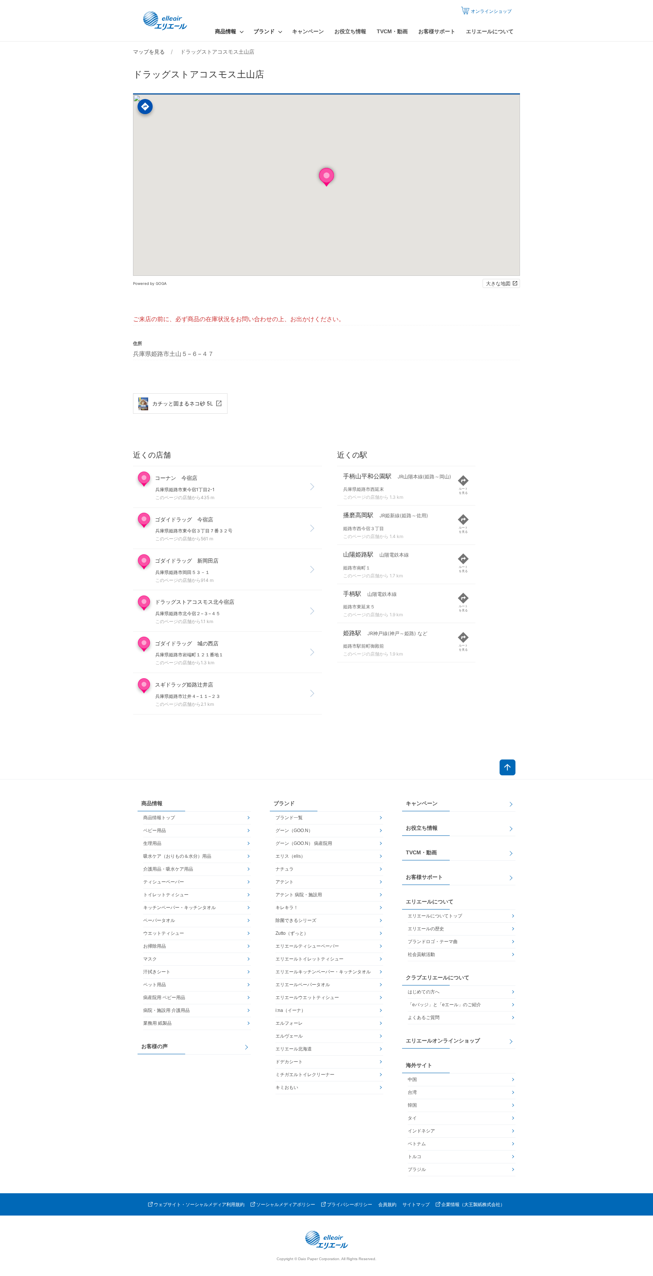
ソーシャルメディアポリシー (285, 1204)
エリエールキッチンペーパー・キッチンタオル (323, 971)
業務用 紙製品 (157, 1023)
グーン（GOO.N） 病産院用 (303, 843)
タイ (412, 1118)
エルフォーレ (289, 1023)
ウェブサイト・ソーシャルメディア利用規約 (199, 1204)
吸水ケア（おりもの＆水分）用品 (177, 856)
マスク (150, 959)
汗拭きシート (156, 971)
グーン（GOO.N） (294, 830)
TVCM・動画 (392, 31)
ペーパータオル (159, 920)
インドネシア (421, 1131)
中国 (412, 1079)
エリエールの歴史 (426, 928)
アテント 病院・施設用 (298, 894)
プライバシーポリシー (349, 1204)
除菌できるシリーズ (295, 920)
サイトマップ (416, 1204)
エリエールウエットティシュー (307, 997)
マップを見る (149, 51)
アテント (284, 882)
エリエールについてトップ (435, 916)
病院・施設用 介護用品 (166, 1010)
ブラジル (417, 1169)
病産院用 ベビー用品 (164, 997)
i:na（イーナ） (290, 1010)
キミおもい (286, 1087)
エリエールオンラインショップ (443, 1041)
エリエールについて (490, 31)
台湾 (412, 1092)
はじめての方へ (423, 992)
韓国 (412, 1105)
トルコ (414, 1156)
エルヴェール (289, 1036)
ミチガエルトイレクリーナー (304, 1074)
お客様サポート (436, 31)
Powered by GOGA (150, 283)
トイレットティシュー (166, 894)
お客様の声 (154, 1046)
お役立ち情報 (350, 31)
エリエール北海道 (293, 1049)
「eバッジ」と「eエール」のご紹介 (444, 1004)
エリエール (166, 20)
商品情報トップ (159, 817)
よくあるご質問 (423, 1017)
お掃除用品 (154, 946)
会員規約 (387, 1204)
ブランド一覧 (289, 817)
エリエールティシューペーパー (307, 946)
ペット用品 (154, 984)
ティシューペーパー (163, 882)
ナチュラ (284, 869)
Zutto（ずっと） (291, 933)
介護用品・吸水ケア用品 (168, 869)
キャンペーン (308, 31)
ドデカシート (289, 1061)
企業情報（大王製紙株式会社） (473, 1204)
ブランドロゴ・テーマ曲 (433, 941)
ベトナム (417, 1143)
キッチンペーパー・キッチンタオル (179, 907)
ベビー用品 (154, 830)
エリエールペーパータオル (302, 984)
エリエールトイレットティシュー (309, 959)
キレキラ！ (286, 907)
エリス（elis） (290, 856)
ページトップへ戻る (507, 767)
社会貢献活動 (421, 954)
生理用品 (152, 843)
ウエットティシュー (163, 933)
